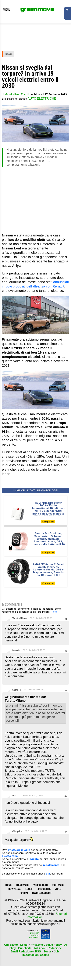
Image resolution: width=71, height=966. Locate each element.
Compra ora (48, 522)
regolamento (51, 864)
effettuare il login (19, 849)
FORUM (24, 893)
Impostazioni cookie (35, 954)
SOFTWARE (58, 885)
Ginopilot (17, 831)
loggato (34, 858)
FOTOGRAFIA (44, 889)
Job (56, 951)
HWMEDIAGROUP (41, 893)
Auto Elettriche (42, 98)
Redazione (55, 948)
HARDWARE (22, 885)
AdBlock (39, 948)
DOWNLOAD (14, 889)
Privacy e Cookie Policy (46, 944)
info (54, 611)
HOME (8, 885)
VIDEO (58, 889)
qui (48, 873)
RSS (38, 951)
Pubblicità (24, 948)
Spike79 (16, 689)
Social (47, 951)
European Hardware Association (33, 935)
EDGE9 (29, 889)
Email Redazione (21, 951)
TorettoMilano (19, 618)
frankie (16, 650)
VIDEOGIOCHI (40, 885)
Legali (24, 944)
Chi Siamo (11, 944)
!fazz (14, 795)
